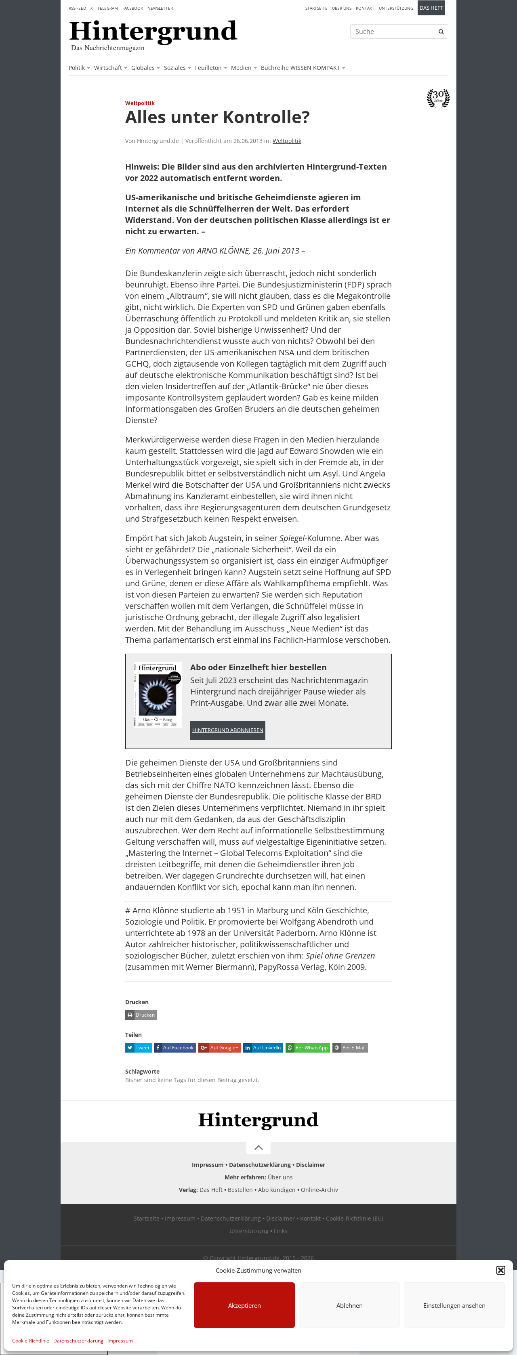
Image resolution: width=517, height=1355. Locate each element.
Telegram (107, 8)
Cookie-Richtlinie (30, 1340)
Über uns (341, 8)
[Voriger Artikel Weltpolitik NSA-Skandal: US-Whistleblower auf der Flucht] (73, 120)
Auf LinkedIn (266, 1047)
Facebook (132, 8)
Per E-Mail (353, 1047)
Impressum (120, 1340)
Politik (77, 67)
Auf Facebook (177, 1047)
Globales (143, 67)
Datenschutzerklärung (78, 1340)
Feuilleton (208, 67)
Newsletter (160, 8)
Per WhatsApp (311, 1047)
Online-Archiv (319, 1189)
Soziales (175, 67)
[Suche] (441, 31)
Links (281, 1231)
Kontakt (365, 8)
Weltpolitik (287, 141)
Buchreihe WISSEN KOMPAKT (300, 67)
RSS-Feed (77, 8)
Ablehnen (349, 1305)
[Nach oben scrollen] (258, 1148)
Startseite (316, 8)
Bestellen (240, 1189)
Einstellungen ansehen (454, 1305)
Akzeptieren (244, 1305)
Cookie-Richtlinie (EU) (354, 1218)
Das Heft (431, 7)
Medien (241, 67)
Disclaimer (310, 1164)
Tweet (142, 1047)
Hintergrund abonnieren (227, 730)
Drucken (145, 1014)
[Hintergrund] (153, 32)
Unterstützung (396, 8)
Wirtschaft (108, 67)
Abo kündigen (277, 1189)
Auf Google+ (223, 1047)
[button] (501, 1270)
